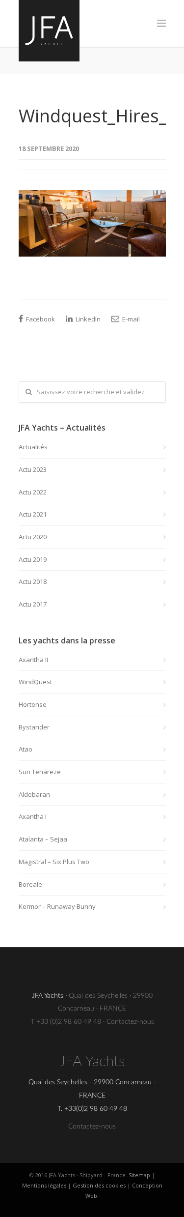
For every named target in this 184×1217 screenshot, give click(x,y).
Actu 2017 (33, 604)
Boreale (30, 884)
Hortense (33, 704)
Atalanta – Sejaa (43, 839)
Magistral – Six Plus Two (54, 861)
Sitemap (139, 1175)
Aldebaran (34, 794)
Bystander (34, 727)
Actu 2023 (33, 469)
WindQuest (35, 681)
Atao (25, 749)
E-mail (130, 319)
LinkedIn (87, 319)
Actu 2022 (33, 492)
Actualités (33, 446)
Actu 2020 (33, 536)
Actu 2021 (33, 514)
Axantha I (33, 816)
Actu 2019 (33, 559)
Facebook (40, 319)
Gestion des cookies (99, 1185)
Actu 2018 (33, 581)
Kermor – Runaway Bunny (57, 906)
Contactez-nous (130, 1021)
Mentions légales (44, 1185)
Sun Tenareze (40, 771)
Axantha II (33, 659)
